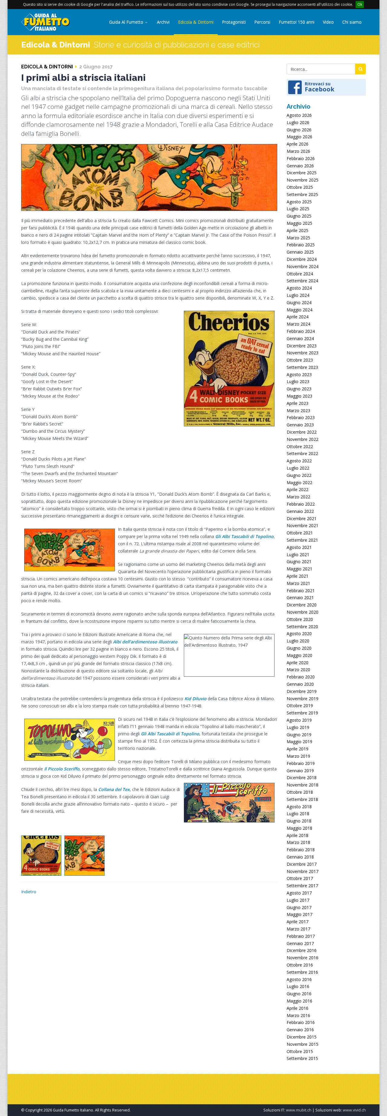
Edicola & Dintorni (195, 22)
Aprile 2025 (297, 230)
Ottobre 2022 (300, 446)
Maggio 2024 (299, 310)
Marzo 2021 (298, 583)
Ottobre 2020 (300, 619)
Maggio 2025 (299, 223)
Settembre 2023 (302, 367)
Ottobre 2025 (300, 187)
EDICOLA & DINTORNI (47, 67)
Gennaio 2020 (300, 684)
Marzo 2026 (298, 151)
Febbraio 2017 (301, 936)
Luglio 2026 (298, 122)
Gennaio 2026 (300, 166)
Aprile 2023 (297, 403)
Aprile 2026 (297, 144)
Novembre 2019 (302, 698)
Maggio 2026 (299, 137)
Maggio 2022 (299, 482)
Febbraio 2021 (301, 590)
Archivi (163, 22)
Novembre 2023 (302, 353)
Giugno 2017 (299, 907)
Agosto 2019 (299, 720)
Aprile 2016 (297, 1008)
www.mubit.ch (298, 1110)
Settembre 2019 (302, 713)
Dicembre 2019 (302, 691)
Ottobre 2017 (300, 878)
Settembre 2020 (302, 626)
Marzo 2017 (298, 929)
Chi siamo (352, 22)
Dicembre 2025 (302, 173)
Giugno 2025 (299, 216)
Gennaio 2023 (300, 425)
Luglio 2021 (298, 554)
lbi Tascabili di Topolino (249, 536)
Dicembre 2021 (302, 518)
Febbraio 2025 (301, 245)
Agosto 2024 (299, 288)
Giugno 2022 (299, 475)
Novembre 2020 (302, 612)
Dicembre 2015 (302, 1037)
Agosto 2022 (299, 461)
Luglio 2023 (298, 381)
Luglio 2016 (298, 986)
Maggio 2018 (299, 828)
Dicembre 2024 (302, 259)
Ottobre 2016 (300, 965)
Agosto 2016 (299, 979)
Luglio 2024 (298, 295)
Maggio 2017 (299, 914)
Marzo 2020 (298, 669)
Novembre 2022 (302, 439)
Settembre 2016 (302, 972)
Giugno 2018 (299, 821)
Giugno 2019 (299, 734)
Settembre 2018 (302, 799)
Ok (359, 4)
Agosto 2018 (299, 806)
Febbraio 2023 (301, 417)
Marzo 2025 (298, 238)
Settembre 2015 (302, 1058)
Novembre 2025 (302, 180)
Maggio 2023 (299, 396)
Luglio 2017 (298, 900)
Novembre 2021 (302, 525)
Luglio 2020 (298, 641)
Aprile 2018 (297, 835)
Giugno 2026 (299, 130)
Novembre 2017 (302, 871)
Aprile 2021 (297, 576)
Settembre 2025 (302, 194)
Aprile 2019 (297, 749)
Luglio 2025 (298, 209)
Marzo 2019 (298, 756)
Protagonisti (234, 22)
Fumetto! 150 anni (296, 22)
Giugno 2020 (299, 648)
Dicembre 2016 (302, 950)
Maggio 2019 (299, 741)
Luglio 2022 (298, 468)
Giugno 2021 (299, 561)
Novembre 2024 (302, 266)
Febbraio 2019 (301, 763)
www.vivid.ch (354, 1110)
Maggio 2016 (299, 1001)
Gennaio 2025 (300, 252)
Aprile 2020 (297, 662)
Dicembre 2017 (302, 864)
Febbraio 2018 (301, 849)
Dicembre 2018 (302, 777)
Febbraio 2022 (301, 504)
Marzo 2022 (298, 497)
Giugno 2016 (299, 993)
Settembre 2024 (302, 281)
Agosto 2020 (299, 633)
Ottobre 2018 (300, 792)
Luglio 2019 (298, 727)
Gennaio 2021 (300, 597)
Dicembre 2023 (302, 346)
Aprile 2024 (297, 317)
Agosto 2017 (299, 893)
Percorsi (262, 22)
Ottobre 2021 (300, 533)
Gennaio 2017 (300, 943)
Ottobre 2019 (300, 705)
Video (328, 22)
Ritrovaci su (319, 87)
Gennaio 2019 (300, 770)
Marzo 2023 (298, 410)
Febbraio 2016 (301, 1022)
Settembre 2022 (302, 453)
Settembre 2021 (302, 540)
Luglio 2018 (298, 813)
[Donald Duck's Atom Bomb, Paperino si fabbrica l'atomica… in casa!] (84, 855)
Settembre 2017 (302, 885)
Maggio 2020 (299, 655)
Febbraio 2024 (301, 331)
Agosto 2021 (299, 547)
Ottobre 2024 (300, 274)
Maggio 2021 (299, 569)
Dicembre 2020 (302, 605)
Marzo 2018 (298, 842)
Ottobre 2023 (300, 360)
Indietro (28, 891)
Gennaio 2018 (300, 857)
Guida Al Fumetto (127, 22)
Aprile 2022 (297, 489)
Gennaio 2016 (300, 1029)
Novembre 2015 (302, 1044)
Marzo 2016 (298, 1015)
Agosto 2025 (299, 202)
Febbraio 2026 (301, 158)
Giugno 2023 (299, 389)
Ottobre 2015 (300, 1051)
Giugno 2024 (299, 302)
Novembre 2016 (302, 957)
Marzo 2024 (298, 324)
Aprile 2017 (297, 921)
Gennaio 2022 (300, 511)
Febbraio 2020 (301, 677)
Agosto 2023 (299, 374)
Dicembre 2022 (302, 432)
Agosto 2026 (299, 115)
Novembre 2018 (302, 785)
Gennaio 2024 (300, 338)
